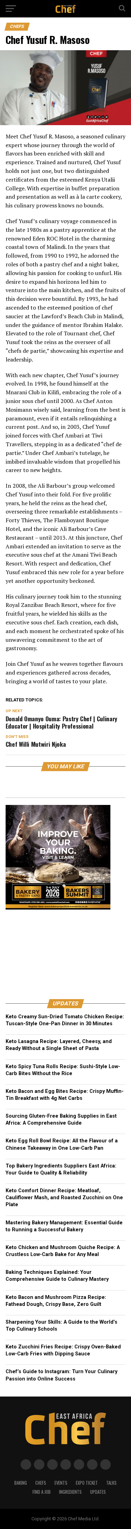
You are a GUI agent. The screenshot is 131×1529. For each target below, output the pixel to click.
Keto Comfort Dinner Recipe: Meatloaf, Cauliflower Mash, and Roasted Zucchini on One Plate (64, 1198)
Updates (98, 1492)
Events (60, 1482)
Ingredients (70, 1492)
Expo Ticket (87, 1482)
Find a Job (41, 1492)
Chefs (40, 1482)
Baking (20, 1482)
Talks (111, 1482)
